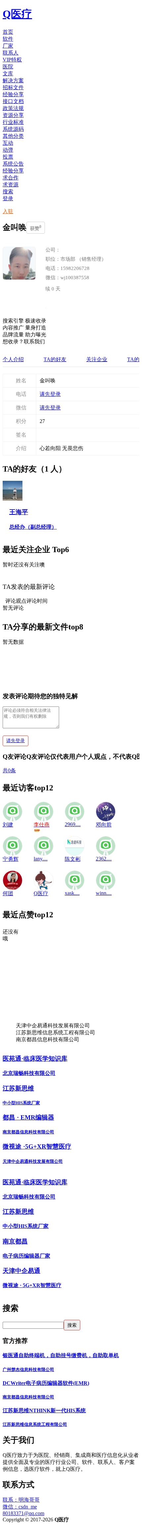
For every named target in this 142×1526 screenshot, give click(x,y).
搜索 (8, 191)
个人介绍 (13, 359)
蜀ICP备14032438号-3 (94, 1519)
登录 (8, 198)
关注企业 (96, 359)
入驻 (8, 211)
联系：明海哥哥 (21, 1500)
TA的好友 (55, 359)
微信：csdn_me (20, 1506)
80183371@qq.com (23, 1513)
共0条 (9, 770)
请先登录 (50, 394)
